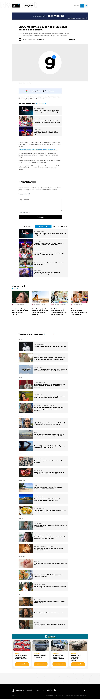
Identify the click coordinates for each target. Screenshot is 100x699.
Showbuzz (40, 691)
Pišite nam (48, 695)
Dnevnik (20, 691)
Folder (49, 691)
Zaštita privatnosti (75, 695)
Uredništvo (52, 695)
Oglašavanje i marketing (60, 695)
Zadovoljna (30, 691)
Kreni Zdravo (55, 691)
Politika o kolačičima (84, 695)
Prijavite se (40, 217)
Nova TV (13, 691)
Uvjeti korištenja (68, 695)
